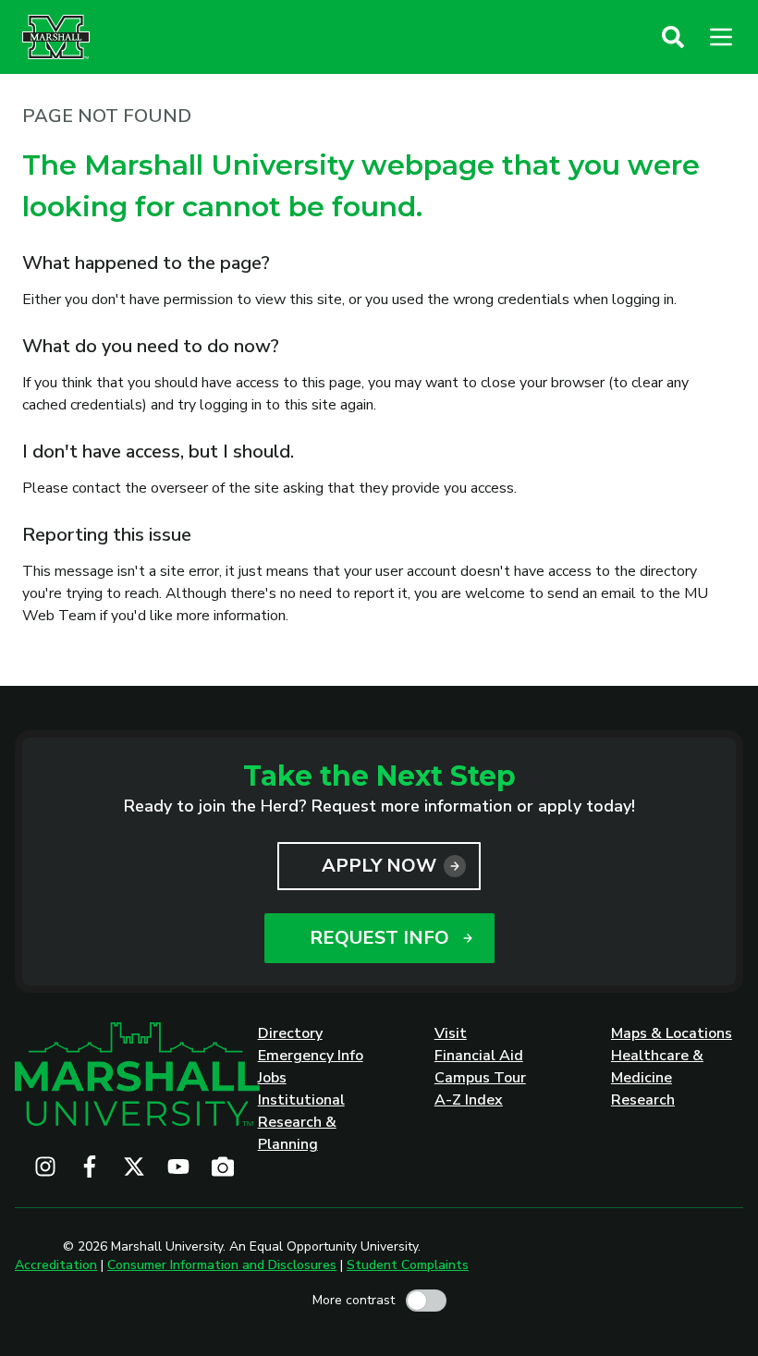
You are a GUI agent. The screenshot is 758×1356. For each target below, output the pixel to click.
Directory (290, 1033)
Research (643, 1100)
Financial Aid (478, 1055)
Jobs (272, 1078)
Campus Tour (480, 1078)
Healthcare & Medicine (657, 1066)
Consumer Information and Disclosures (221, 1265)
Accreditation (56, 1265)
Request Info (379, 937)
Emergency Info (310, 1055)
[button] (673, 37)
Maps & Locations (671, 1033)
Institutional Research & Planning (301, 1122)
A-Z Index (468, 1100)
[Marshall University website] (56, 37)
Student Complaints (408, 1265)
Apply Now (379, 865)
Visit (450, 1033)
